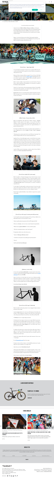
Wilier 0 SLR (31, 430)
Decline (41, 9)
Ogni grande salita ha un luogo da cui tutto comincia (12, 434)
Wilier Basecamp (4, 431)
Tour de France (5, 21)
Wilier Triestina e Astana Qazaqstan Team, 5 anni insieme (39, 432)
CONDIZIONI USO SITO (47, 471)
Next (53, 426)
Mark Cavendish (15, 21)
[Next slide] (39, 366)
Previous (0, 426)
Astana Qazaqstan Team (44, 430)
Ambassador (5, 430)
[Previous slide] (15, 366)
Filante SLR (10, 21)
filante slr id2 (15, 430)
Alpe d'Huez (20, 430)
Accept (35, 9)
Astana (34, 430)
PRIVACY (38, 471)
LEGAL (42, 471)
